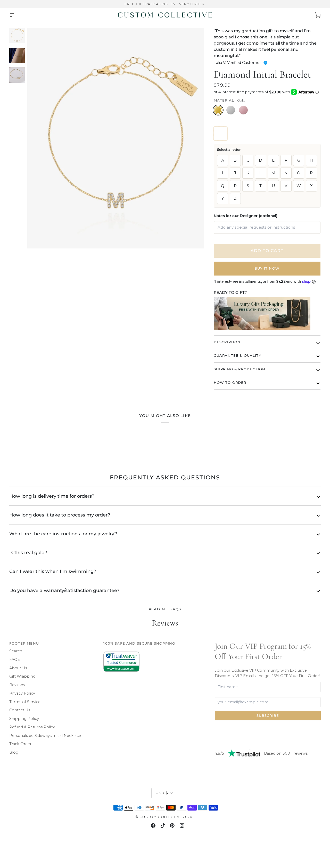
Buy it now (266, 268)
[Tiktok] (163, 825)
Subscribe (268, 715)
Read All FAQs (165, 609)
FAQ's (14, 659)
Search (15, 651)
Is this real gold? (28, 552)
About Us (18, 668)
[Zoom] (115, 138)
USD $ (162, 793)
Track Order (20, 744)
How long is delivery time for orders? (51, 496)
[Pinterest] (172, 825)
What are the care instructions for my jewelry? (63, 533)
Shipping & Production (240, 369)
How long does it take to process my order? (59, 515)
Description (227, 342)
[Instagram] (182, 825)
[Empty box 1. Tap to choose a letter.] (220, 133)
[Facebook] (153, 825)
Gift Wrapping (22, 676)
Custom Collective (160, 817)
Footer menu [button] (24, 643)
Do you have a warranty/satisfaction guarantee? (64, 590)
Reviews (17, 684)
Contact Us (19, 710)
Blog (13, 752)
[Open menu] (12, 15)
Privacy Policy (22, 693)
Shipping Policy (24, 718)
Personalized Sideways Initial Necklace (45, 735)
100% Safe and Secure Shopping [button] (139, 643)
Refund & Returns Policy (32, 727)
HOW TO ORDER (230, 382)
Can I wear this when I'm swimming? (52, 571)
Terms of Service (24, 702)
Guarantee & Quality (237, 355)
